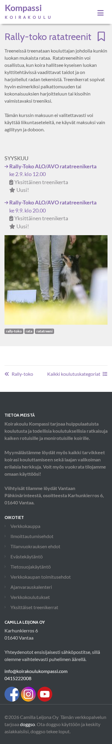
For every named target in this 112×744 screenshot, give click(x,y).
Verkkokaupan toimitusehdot (40, 577)
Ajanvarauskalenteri (31, 587)
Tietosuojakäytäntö (30, 566)
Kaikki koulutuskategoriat (73, 374)
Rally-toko (22, 374)
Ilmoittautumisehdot (31, 536)
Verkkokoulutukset (30, 597)
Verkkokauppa (25, 526)
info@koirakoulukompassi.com (35, 671)
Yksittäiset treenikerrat (34, 607)
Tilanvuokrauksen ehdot (35, 546)
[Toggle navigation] (100, 13)
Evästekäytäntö (26, 556)
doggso (27, 724)
